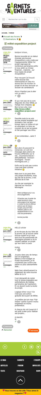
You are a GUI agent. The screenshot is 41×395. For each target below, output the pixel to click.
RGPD (38, 371)
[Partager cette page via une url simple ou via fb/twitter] (19, 96)
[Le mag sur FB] (23, 348)
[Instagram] (30, 348)
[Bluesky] (37, 348)
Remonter (8, 330)
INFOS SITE (36, 366)
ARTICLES (4, 366)
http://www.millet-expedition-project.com (25, 110)
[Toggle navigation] (4, 19)
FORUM (20, 366)
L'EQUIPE (37, 360)
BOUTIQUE (20, 371)
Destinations (11, 39)
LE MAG (3, 360)
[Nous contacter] (4, 348)
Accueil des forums (12, 36)
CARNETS (20, 360)
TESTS (3, 371)
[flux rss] (37, 354)
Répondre (34, 331)
